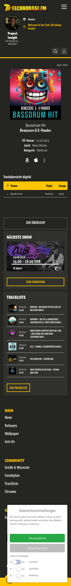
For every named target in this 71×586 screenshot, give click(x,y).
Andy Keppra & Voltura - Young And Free (44, 371)
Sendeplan (12, 475)
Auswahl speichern (37, 548)
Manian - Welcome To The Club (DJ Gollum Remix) (45, 308)
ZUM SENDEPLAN (35, 282)
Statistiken (34, 568)
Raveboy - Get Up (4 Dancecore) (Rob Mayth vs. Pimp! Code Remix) (45, 321)
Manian (31, 19)
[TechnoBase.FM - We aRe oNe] (25, 12)
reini (65, 64)
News (8, 417)
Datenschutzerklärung (43, 529)
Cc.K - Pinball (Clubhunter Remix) (46, 346)
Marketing (33, 575)
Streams (10, 491)
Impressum (26, 529)
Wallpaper (12, 433)
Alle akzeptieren (37, 538)
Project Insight (12, 35)
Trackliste (11, 483)
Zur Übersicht (35, 222)
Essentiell (33, 561)
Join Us (10, 441)
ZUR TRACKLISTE (18, 388)
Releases (11, 425)
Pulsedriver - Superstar (42, 358)
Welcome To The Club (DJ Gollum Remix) (44, 26)
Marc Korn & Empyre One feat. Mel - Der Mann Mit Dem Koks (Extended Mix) (45, 333)
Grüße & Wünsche (17, 467)
